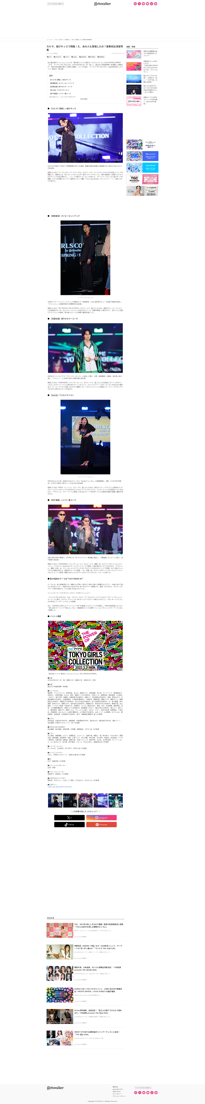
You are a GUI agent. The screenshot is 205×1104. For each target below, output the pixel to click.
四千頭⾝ (92, 57)
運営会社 (115, 1086)
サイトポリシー (117, 1094)
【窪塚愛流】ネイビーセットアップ (61, 83)
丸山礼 (75, 57)
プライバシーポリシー (119, 1096)
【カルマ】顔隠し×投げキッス (60, 80)
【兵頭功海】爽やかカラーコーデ (60, 86)
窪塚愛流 (101, 57)
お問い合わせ (117, 1091)
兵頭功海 (83, 57)
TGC (50, 57)
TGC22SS (58, 57)
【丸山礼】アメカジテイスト (59, 90)
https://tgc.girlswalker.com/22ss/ (60, 787)
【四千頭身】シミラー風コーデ (60, 93)
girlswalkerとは (117, 1089)
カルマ (67, 57)
